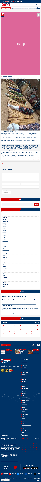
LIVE (6, 467)
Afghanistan (5, 214)
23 (31, 333)
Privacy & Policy (36, 478)
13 (14, 331)
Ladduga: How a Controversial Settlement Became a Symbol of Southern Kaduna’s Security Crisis (10, 455)
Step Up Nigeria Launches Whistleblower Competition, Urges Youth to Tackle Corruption (19, 8)
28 (20, 336)
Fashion (4, 239)
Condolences (5, 224)
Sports (4, 273)
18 (3, 333)
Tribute (4, 282)
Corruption (5, 226)
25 (3, 336)
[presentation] (37, 8)
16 (31, 331)
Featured (4, 242)
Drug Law (4, 230)
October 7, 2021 (18, 150)
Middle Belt (5, 257)
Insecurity (5, 76)
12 (9, 331)
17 (37, 331)
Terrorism (10, 76)
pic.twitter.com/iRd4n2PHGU (24, 148)
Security (4, 271)
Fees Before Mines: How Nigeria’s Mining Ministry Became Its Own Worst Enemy (19, 313)
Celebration (5, 221)
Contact (38, 480)
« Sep (36, 322)
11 (3, 331)
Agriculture (5, 217)
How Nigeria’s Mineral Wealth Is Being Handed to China (14, 296)
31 (37, 336)
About (25, 478)
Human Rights (6, 250)
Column (4, 223)
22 (26, 333)
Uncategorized (6, 284)
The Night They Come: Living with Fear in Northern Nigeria (36, 353)
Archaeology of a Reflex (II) (21, 345)
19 (9, 333)
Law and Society (6, 253)
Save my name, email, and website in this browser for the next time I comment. (18, 190)
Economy (4, 232)
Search (20, 199)
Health (4, 248)
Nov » (39, 322)
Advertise (30, 478)
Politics (4, 266)
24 (37, 333)
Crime (4, 228)
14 (20, 331)
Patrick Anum (5, 262)
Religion (4, 270)
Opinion (4, 261)
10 (37, 329)
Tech (4, 275)
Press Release (5, 268)
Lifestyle (4, 255)
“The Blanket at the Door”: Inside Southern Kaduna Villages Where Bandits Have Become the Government (10, 450)
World (4, 286)
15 (26, 331)
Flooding (4, 244)
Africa (4, 215)
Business (4, 219)
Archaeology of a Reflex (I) (34, 345)
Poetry (4, 264)
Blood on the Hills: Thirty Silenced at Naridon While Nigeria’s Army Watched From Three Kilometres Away (9, 444)
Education (5, 233)
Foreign (4, 246)
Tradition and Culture (7, 279)
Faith (4, 237)
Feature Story (5, 241)
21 (20, 333)
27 (14, 336)
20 (14, 333)
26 (9, 336)
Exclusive (4, 235)
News (4, 259)
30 (31, 336)
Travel (4, 280)
